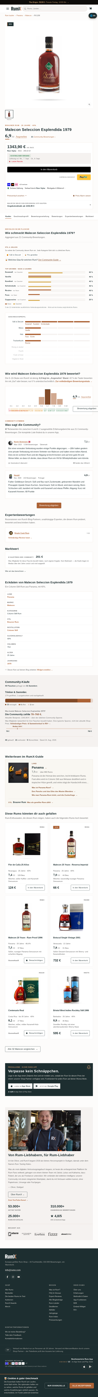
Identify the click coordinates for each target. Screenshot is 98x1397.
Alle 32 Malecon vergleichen (23, 1049)
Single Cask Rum (21, 533)
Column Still (12, 630)
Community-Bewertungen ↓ (43, 137)
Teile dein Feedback (13, 1335)
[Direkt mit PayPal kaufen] (84, 177)
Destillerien (53, 1306)
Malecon (11, 605)
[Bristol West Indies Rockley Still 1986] (71, 990)
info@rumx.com (13, 1270)
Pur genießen (31, 255)
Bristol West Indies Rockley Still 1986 (71, 1010)
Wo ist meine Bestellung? (15, 1332)
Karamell (14, 272)
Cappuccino (15, 300)
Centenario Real (16, 1010)
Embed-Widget (79, 1306)
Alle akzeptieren (81, 1386)
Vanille (8, 277)
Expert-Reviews (55, 1296)
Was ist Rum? (54, 1290)
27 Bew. (21, 1021)
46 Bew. (66, 1021)
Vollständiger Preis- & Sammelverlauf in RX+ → (30, 724)
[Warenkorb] (90, 8)
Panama (10, 597)
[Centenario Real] (26, 990)
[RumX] (16, 8)
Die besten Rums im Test (15, 1296)
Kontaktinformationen (13, 1338)
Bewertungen (57, 216)
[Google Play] (90, 1366)
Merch (7, 1306)
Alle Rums (9, 1290)
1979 (9, 664)
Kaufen (8, 216)
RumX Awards (10, 1303)
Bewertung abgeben (48, 505)
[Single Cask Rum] (10, 533)
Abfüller (52, 1310)
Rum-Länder (54, 1303)
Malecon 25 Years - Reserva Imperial (70, 865)
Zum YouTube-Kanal (18, 1200)
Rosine (12, 290)
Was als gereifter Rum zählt (40, 802)
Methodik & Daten (81, 1296)
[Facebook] (7, 1277)
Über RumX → (18, 1194)
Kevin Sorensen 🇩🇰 (22, 442)
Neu (10, 24)
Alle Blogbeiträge (56, 1300)
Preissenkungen (55, 1320)
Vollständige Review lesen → (20, 538)
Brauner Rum (12, 125)
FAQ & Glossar (55, 1293)
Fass (11, 295)
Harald (17, 475)
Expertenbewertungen (74, 216)
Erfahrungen (79, 1293)
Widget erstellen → (45, 670)
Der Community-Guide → (49, 260)
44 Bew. (66, 875)
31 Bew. (66, 948)
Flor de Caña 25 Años (18, 865)
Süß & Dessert (14, 255)
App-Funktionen (80, 1300)
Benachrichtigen (36, 960)
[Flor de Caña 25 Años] (26, 844)
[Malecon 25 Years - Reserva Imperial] (71, 844)
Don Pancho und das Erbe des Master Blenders (54, 791)
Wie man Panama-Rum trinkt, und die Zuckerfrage (54, 795)
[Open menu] (7, 8)
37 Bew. (21, 948)
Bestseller (9, 1293)
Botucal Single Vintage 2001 (66, 938)
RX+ (75, 1310)
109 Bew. (21, 875)
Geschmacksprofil (21, 216)
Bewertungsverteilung (40, 216)
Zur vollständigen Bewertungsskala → (73, 381)
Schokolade (15, 286)
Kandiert (14, 281)
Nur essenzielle (56, 1386)
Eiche (32, 337)
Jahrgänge (53, 1313)
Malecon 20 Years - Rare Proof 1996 (25, 938)
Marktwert (90, 216)
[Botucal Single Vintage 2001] (71, 917)
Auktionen (9, 1300)
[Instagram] (13, 1277)
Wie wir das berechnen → (15, 571)
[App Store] (84, 1366)
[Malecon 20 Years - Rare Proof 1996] (26, 917)
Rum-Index (53, 1317)
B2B (75, 1303)
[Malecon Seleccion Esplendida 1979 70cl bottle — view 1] (9, 114)
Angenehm (21, 136)
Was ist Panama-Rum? (43, 788)
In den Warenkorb (49, 169)
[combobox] (54, 8)
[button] (49, 64)
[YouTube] (18, 1277)
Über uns (77, 1290)
